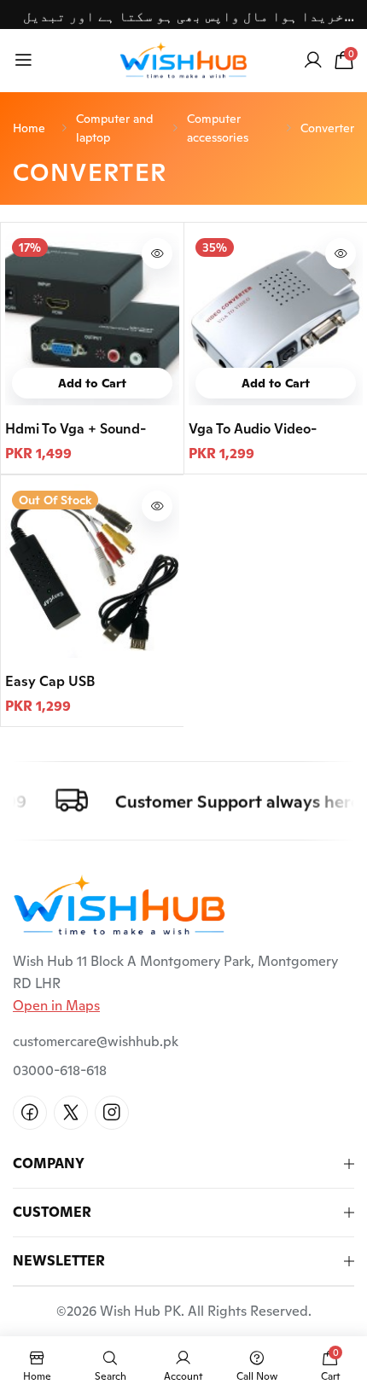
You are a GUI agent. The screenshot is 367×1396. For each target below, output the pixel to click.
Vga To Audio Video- (253, 429)
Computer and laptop (114, 128)
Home (29, 128)
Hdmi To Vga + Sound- (75, 429)
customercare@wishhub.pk (95, 1041)
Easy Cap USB (50, 681)
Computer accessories (217, 128)
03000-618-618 (60, 1070)
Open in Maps (56, 1006)
